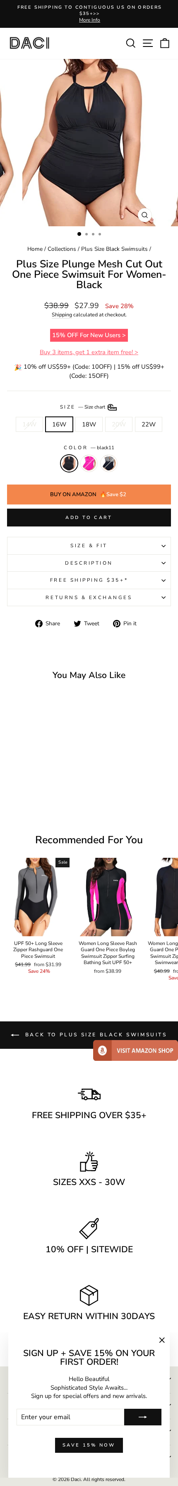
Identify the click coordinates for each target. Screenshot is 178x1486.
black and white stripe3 (109, 463)
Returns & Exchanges (89, 597)
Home (35, 249)
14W (29, 424)
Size (83, 406)
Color (89, 447)
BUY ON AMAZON (88, 494)
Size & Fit (88, 545)
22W (149, 424)
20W (119, 424)
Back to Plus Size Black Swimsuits (94, 1034)
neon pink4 (89, 463)
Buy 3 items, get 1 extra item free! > (89, 352)
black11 (69, 463)
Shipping (62, 314)
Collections (62, 249)
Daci (76, 1479)
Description (89, 563)
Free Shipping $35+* (89, 580)
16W (59, 424)
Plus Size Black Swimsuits (114, 249)
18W (89, 424)
